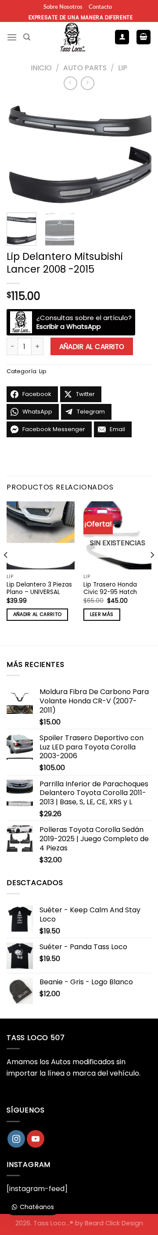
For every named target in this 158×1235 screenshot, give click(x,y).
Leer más (102, 614)
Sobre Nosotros (63, 6)
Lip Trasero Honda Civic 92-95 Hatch (110, 588)
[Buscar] (26, 37)
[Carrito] (143, 37)
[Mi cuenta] (122, 37)
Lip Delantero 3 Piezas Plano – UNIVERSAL (39, 588)
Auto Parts (85, 68)
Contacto (100, 6)
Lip (122, 68)
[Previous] (21, 152)
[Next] (137, 152)
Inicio (41, 68)
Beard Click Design (114, 1223)
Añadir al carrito (92, 346)
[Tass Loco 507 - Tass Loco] (72, 37)
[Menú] (12, 37)
